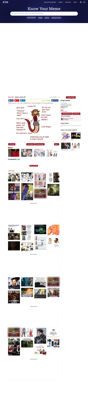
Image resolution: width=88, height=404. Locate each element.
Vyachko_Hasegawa (68, 118)
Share (11, 100)
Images (40, 18)
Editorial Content (56, 18)
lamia (66, 111)
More (75, 2)
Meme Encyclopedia (50, 2)
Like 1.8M (55, 100)
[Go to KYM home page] (5, 2)
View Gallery (31, 144)
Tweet (23, 100)
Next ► (56, 144)
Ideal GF (11, 97)
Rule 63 (72, 149)
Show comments (33, 165)
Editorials (68, 2)
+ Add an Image (71, 97)
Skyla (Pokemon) (64, 149)
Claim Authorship (66, 113)
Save (17, 100)
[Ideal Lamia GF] (33, 122)
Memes (47, 18)
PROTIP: (10, 103)
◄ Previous (12, 144)
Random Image (39, 144)
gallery (30, 103)
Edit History (76, 113)
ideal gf (62, 111)
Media (60, 2)
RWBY (72, 139)
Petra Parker (63, 139)
